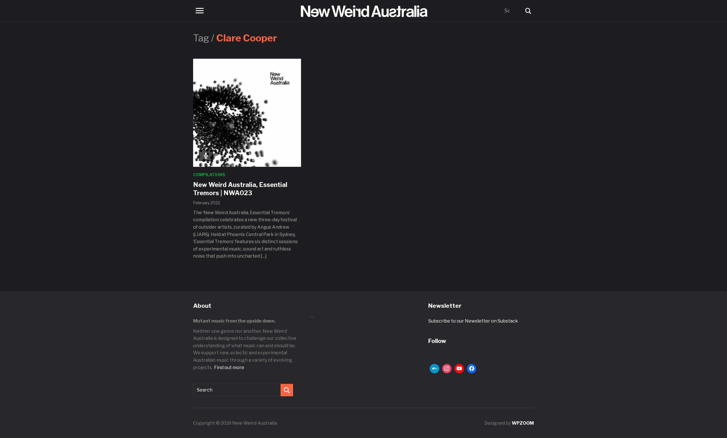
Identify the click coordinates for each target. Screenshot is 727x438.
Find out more (229, 367)
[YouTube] (459, 369)
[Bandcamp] (434, 369)
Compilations (209, 174)
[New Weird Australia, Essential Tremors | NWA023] (247, 112)
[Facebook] (471, 369)
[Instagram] (447, 369)
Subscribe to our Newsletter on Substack (473, 321)
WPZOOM (523, 423)
